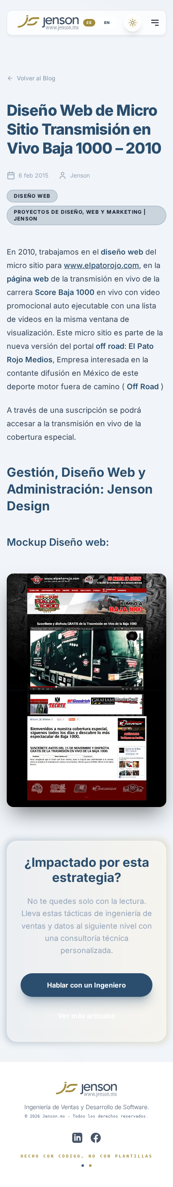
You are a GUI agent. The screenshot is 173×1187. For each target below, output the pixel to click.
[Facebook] (96, 1138)
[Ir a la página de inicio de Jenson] (48, 22)
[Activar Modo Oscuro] (133, 23)
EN (107, 22)
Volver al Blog (36, 78)
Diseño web (32, 196)
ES (89, 22)
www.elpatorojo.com (101, 265)
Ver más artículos (86, 1016)
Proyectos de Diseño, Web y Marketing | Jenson (80, 215)
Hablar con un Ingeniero (86, 985)
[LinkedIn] (77, 1138)
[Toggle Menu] (155, 22)
